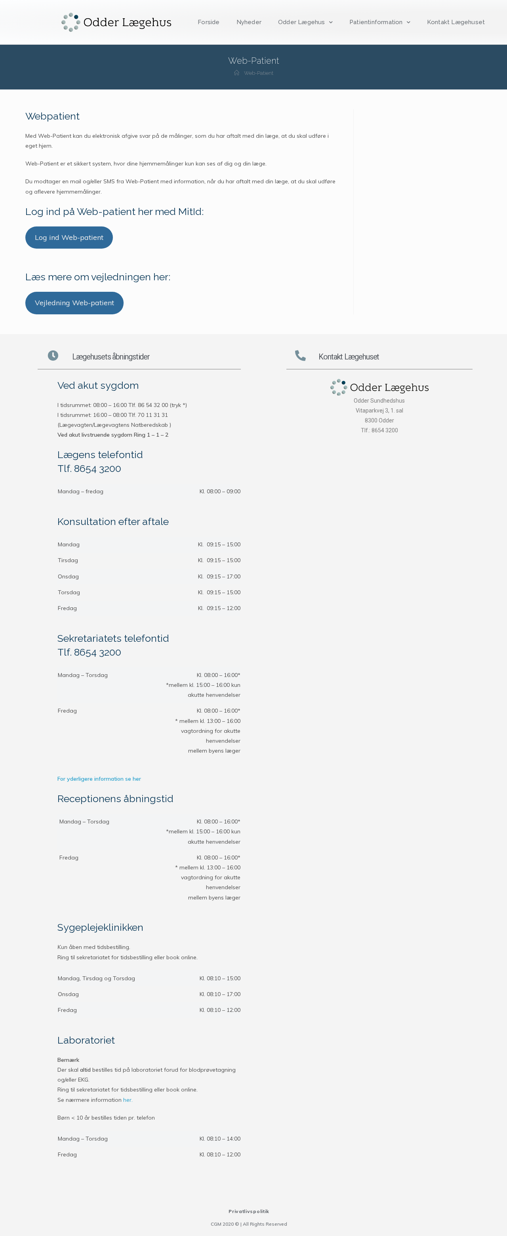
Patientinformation (376, 22)
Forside (208, 22)
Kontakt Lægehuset (456, 22)
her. (128, 1099)
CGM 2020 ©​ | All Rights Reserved (249, 1224)
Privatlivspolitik (249, 1211)
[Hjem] (236, 73)
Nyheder (248, 22)
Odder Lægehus (301, 22)
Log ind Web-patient (69, 237)
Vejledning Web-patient (74, 302)
